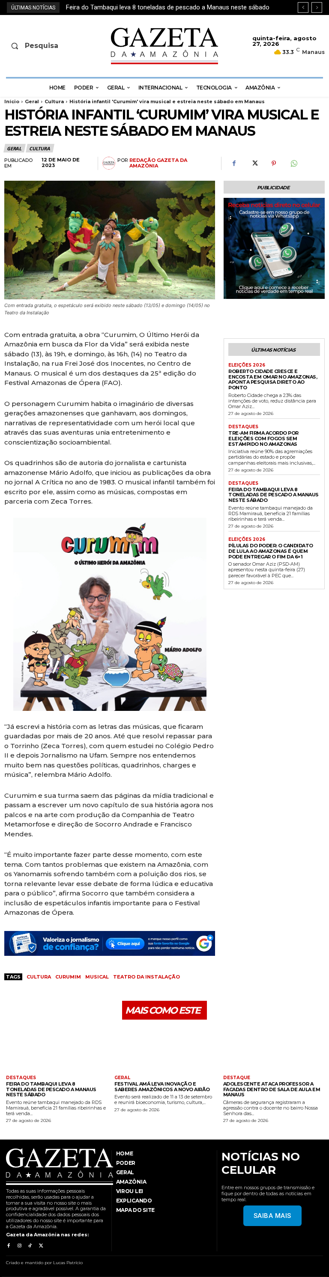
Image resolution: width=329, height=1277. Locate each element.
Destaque (236, 1077)
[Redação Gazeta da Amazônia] (109, 163)
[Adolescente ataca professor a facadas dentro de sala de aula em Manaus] (273, 1048)
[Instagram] (19, 1246)
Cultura (54, 101)
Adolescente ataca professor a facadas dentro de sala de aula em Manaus (271, 1089)
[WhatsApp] (293, 163)
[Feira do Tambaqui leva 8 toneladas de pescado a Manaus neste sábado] (56, 1048)
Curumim (68, 977)
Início (11, 101)
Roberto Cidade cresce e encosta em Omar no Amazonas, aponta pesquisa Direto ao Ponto (272, 379)
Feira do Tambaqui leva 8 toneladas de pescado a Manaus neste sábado (273, 494)
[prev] (303, 7)
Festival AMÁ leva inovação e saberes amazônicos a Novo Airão (162, 1086)
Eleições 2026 (246, 365)
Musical (97, 977)
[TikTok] (30, 1246)
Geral (32, 101)
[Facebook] (234, 163)
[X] (254, 163)
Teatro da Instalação (146, 977)
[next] (316, 7)
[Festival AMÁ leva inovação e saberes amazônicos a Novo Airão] (164, 1048)
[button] (40, 46)
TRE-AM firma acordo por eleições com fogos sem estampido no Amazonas (263, 438)
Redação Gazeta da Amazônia (158, 163)
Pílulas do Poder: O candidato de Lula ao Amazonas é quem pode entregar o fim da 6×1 (270, 551)
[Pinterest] (273, 163)
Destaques (243, 427)
